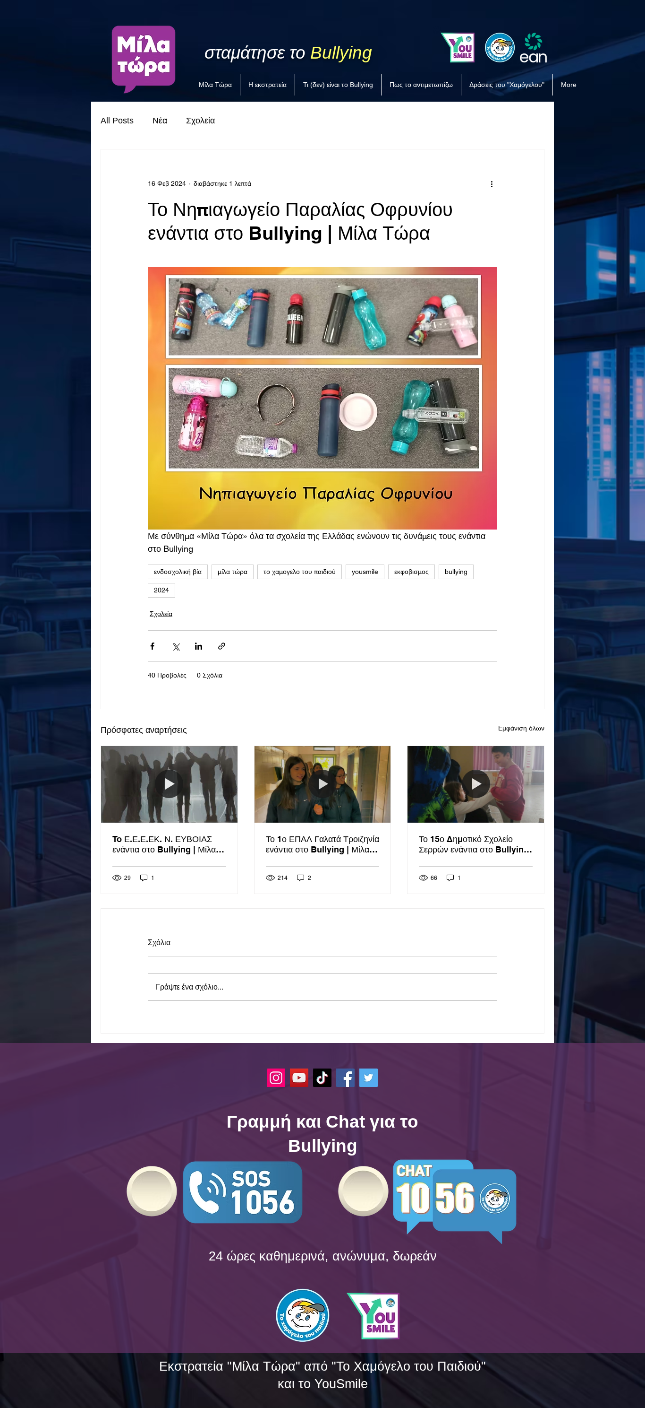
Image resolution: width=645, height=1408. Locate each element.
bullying (456, 571)
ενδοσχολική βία (178, 571)
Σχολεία (200, 120)
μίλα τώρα (232, 571)
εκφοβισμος (411, 571)
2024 (161, 590)
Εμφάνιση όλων (521, 728)
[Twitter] (368, 1078)
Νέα (160, 120)
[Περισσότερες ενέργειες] (491, 183)
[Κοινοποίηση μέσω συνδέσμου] (221, 646)
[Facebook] (345, 1078)
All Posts (117, 120)
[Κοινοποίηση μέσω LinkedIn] (198, 646)
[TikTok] (322, 1078)
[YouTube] (299, 1078)
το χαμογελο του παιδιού (299, 571)
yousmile (365, 571)
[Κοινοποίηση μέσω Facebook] (152, 646)
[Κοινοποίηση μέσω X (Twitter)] (175, 646)
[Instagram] (276, 1078)
